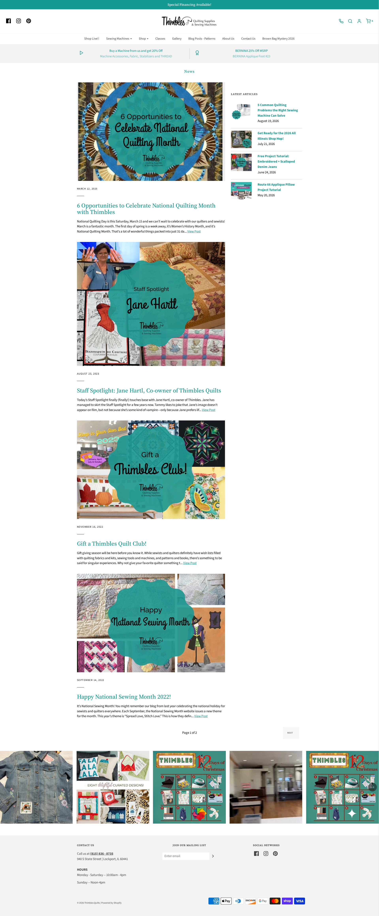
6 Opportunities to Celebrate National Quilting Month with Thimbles (146, 208)
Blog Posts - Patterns (201, 38)
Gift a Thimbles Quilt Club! (111, 543)
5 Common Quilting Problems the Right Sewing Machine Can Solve (278, 110)
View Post (194, 231)
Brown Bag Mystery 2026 (278, 38)
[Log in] (357, 21)
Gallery (176, 38)
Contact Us (248, 38)
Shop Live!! (91, 38)
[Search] (348, 21)
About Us (228, 38)
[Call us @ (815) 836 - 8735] (339, 21)
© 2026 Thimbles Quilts (88, 903)
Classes (160, 38)
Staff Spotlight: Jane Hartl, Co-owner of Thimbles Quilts (149, 390)
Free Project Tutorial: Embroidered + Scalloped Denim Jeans (276, 161)
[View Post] (151, 131)
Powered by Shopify (111, 903)
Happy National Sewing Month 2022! (124, 697)
